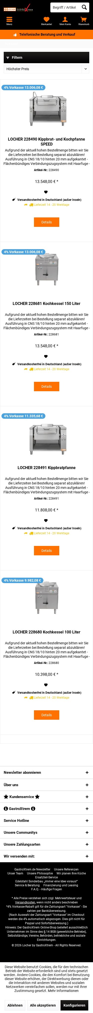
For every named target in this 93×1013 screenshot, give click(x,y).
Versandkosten (25, 902)
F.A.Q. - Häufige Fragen (46, 889)
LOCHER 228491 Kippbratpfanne (47, 467)
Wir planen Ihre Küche (71, 873)
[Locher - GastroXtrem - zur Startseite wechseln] (23, 7)
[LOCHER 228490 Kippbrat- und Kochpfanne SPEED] (46, 107)
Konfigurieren (74, 1005)
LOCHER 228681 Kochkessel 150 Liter (46, 303)
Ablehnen (15, 1005)
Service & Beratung (27, 885)
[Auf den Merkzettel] (46, 192)
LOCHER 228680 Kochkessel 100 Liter (46, 632)
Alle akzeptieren (43, 1005)
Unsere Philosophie (40, 873)
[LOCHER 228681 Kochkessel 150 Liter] (46, 271)
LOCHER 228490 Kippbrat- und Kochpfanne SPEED (46, 142)
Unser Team (15, 873)
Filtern (16, 58)
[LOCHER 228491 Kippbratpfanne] (46, 435)
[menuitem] (83, 21)
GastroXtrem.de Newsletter (32, 869)
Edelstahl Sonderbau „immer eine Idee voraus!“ (46, 881)
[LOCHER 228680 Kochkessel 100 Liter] (46, 600)
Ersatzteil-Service (46, 877)
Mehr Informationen (63, 991)
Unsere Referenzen (66, 869)
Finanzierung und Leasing (60, 885)
